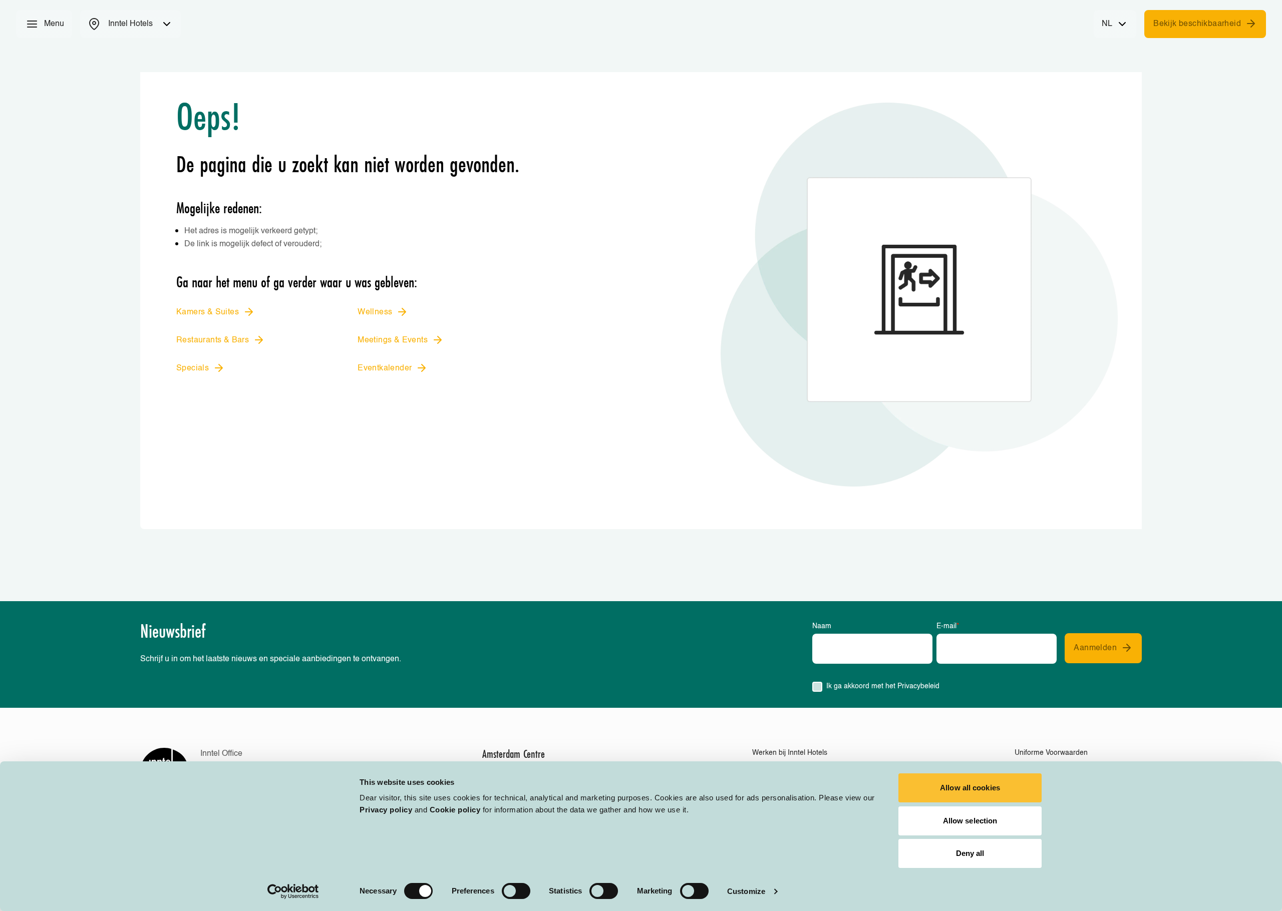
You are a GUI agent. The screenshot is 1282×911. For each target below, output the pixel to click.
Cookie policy (455, 809)
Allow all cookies (970, 787)
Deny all (970, 853)
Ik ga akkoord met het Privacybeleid (882, 686)
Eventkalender (385, 368)
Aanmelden (1095, 648)
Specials (192, 368)
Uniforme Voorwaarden (1051, 752)
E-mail (947, 626)
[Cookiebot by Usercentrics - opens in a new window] (293, 891)
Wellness (375, 312)
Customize (746, 891)
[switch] (516, 891)
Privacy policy (386, 809)
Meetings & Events (393, 340)
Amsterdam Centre (513, 754)
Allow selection (970, 820)
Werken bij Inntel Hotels (789, 752)
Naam (821, 626)
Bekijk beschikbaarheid (1197, 24)
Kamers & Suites (207, 312)
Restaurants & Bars (212, 340)
